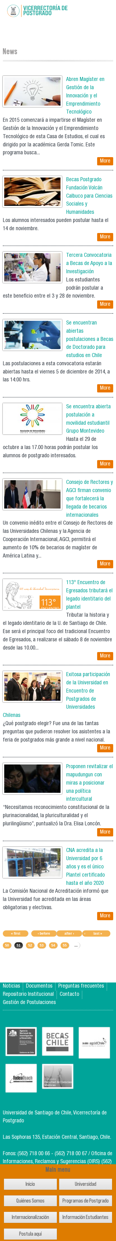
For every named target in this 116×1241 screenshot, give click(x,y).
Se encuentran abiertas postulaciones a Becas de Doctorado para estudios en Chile (89, 339)
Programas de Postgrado (86, 1201)
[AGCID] (94, 1054)
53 (42, 945)
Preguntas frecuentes (81, 986)
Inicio (30, 1184)
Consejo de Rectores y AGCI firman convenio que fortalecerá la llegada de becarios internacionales (89, 499)
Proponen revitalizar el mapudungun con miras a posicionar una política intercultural (89, 783)
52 (30, 945)
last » (97, 933)
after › (69, 933)
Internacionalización (30, 1217)
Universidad (85, 1184)
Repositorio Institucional (28, 994)
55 (65, 945)
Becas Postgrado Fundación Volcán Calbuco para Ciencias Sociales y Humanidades (89, 196)
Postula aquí (30, 1234)
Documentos (39, 986)
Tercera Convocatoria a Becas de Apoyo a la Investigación (89, 264)
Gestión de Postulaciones (29, 1002)
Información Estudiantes (85, 1217)
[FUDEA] (21, 1088)
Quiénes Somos (30, 1201)
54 (53, 945)
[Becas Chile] (57, 1051)
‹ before (44, 933)
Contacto (69, 994)
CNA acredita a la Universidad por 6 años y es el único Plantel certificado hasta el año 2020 (85, 867)
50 (7, 945)
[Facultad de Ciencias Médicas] (57, 1084)
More (105, 161)
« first (15, 933)
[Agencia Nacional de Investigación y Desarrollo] (21, 1051)
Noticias (11, 986)
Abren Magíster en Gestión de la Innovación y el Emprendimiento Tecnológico (85, 96)
